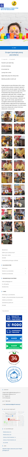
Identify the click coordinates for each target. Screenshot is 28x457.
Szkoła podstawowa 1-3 (9, 437)
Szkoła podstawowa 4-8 (9, 440)
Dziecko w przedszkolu (8, 271)
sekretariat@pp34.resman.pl (13, 404)
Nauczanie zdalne (6, 255)
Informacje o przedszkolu (8, 294)
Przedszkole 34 (7, 432)
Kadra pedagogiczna (7, 281)
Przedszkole (12, 59)
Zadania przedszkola (7, 300)
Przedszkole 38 (7, 434)
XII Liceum (5, 442)
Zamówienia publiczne (7, 302)
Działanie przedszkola (7, 273)
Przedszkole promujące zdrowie (10, 260)
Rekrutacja (4, 268)
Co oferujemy (5, 284)
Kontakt (4, 257)
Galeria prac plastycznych (8, 252)
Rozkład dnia (5, 286)
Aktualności (5, 250)
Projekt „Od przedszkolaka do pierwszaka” (12, 297)
